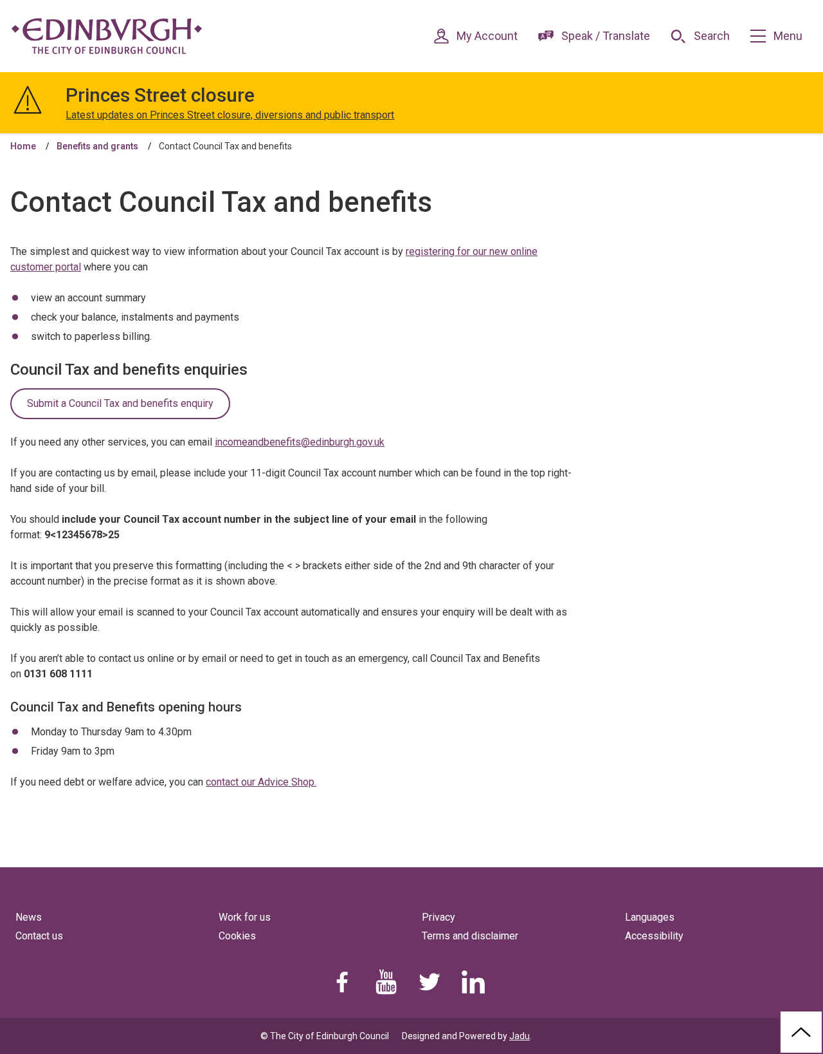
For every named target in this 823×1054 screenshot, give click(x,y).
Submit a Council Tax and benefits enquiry (120, 403)
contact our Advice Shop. (261, 782)
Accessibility (654, 936)
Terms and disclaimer (470, 936)
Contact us (39, 936)
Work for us (245, 917)
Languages (649, 917)
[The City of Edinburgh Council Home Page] (106, 36)
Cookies (237, 936)
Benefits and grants (97, 146)
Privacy (438, 917)
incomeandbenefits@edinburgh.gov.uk (299, 442)
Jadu (519, 1036)
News (28, 917)
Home (23, 146)
